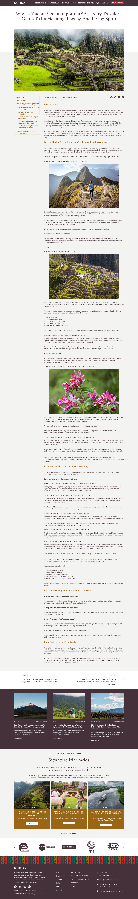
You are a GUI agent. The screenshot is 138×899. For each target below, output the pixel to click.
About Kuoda (76, 872)
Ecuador (59, 876)
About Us (65, 3)
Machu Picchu (89, 220)
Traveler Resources (79, 876)
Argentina (59, 890)
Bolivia (58, 886)
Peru (118, 135)
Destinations (40, 3)
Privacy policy (31, 890)
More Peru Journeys (68, 833)
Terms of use (19, 890)
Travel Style (54, 3)
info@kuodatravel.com (108, 880)
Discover (32, 823)
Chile (58, 883)
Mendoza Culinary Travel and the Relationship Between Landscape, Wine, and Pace (106, 727)
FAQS (73, 886)
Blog (74, 3)
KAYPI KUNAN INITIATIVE (80, 879)
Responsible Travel (86, 3)
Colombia (59, 880)
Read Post (18, 738)
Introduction (21, 100)
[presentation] (15, 847)
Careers (74, 883)
